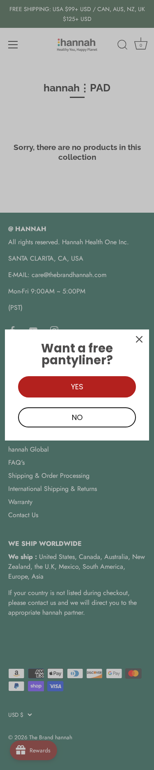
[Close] (139, 339)
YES (77, 387)
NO (77, 417)
